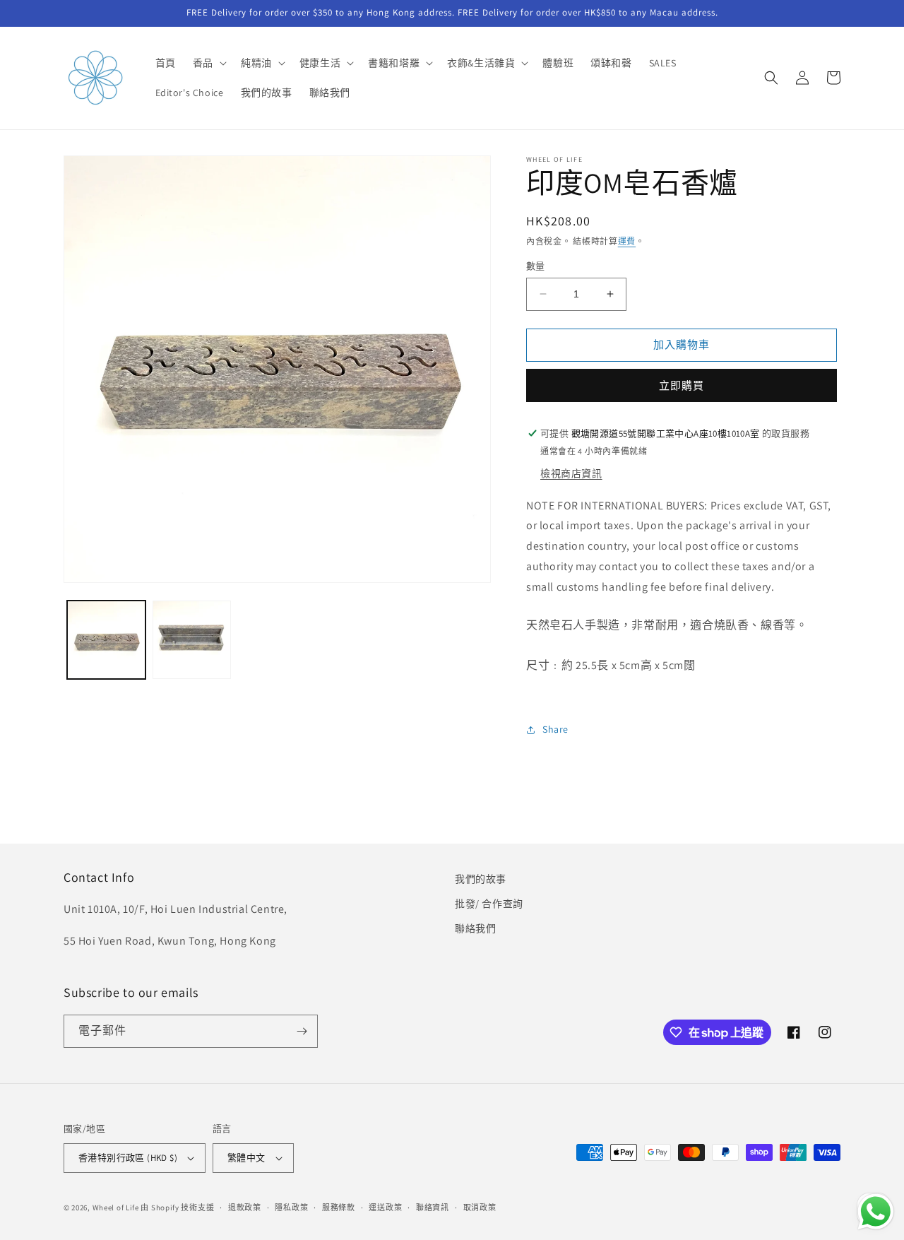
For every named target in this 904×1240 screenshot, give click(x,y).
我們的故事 (480, 879)
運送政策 (385, 1207)
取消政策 (479, 1207)
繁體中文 (246, 1158)
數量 (535, 266)
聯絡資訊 (432, 1207)
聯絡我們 (475, 928)
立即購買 (681, 385)
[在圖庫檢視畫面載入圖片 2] (192, 640)
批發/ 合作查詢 (489, 903)
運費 (627, 241)
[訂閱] (301, 1031)
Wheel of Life (116, 1207)
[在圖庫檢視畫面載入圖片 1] (106, 640)
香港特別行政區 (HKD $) (127, 1158)
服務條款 (338, 1207)
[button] (208, 63)
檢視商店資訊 (571, 473)
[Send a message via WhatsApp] (876, 1212)
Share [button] (555, 729)
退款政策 (244, 1207)
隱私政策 (291, 1207)
